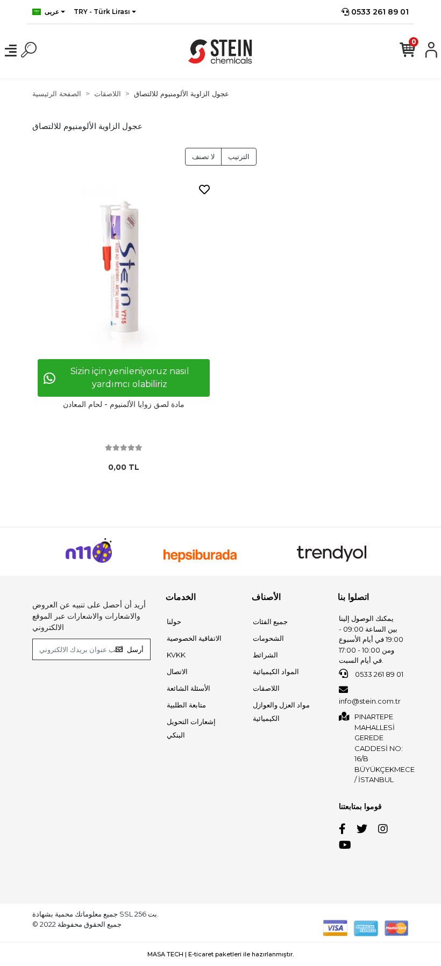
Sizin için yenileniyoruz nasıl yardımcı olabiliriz (129, 377)
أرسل (135, 649)
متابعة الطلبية (186, 704)
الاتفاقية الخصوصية (194, 638)
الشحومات (268, 638)
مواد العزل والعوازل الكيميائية (281, 711)
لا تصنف (203, 156)
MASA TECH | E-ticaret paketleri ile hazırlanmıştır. (220, 954)
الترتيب (239, 156)
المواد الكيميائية (276, 671)
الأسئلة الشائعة (188, 688)
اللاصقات (266, 688)
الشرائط (265, 654)
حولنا (174, 621)
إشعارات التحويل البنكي (191, 728)
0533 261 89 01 (379, 12)
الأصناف (266, 597)
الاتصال (177, 671)
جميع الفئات (270, 621)
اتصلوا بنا (353, 597)
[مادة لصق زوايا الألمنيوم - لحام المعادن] (124, 268)
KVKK (176, 654)
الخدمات (181, 597)
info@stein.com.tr (370, 701)
